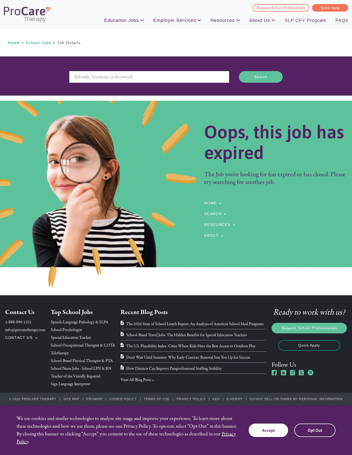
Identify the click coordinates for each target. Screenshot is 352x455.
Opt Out (315, 430)
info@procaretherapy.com (25, 329)
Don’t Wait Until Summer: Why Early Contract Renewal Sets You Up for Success (188, 357)
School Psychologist (66, 329)
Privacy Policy (191, 399)
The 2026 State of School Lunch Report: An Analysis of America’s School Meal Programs (195, 323)
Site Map (71, 399)
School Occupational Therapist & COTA (83, 345)
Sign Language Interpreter (70, 383)
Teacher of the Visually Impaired (75, 376)
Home (14, 42)
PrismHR (94, 399)
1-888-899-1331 (18, 322)
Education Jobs (121, 20)
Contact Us (19, 337)
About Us (259, 20)
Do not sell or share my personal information (296, 399)
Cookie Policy (123, 399)
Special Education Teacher (71, 337)
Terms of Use (157, 399)
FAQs (342, 20)
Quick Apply (330, 8)
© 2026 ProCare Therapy (32, 399)
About (211, 235)
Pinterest (310, 372)
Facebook (274, 372)
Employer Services (174, 20)
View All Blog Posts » (138, 379)
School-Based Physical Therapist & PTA (82, 360)
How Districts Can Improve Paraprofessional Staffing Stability (174, 368)
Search (212, 214)
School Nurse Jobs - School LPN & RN (81, 368)
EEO (216, 399)
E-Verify (235, 399)
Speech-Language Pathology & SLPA (79, 322)
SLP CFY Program (305, 20)
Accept (268, 430)
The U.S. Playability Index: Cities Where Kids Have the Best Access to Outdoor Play (191, 346)
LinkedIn (283, 372)
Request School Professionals (281, 8)
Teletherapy (60, 353)
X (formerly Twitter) (301, 373)
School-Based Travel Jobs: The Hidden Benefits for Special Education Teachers (186, 335)
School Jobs (39, 42)
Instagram (292, 372)
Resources (223, 20)
